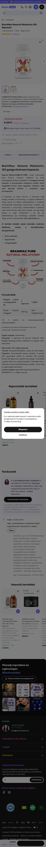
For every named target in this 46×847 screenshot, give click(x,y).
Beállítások (23, 435)
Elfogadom (23, 429)
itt (20, 421)
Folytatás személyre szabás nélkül (16, 412)
